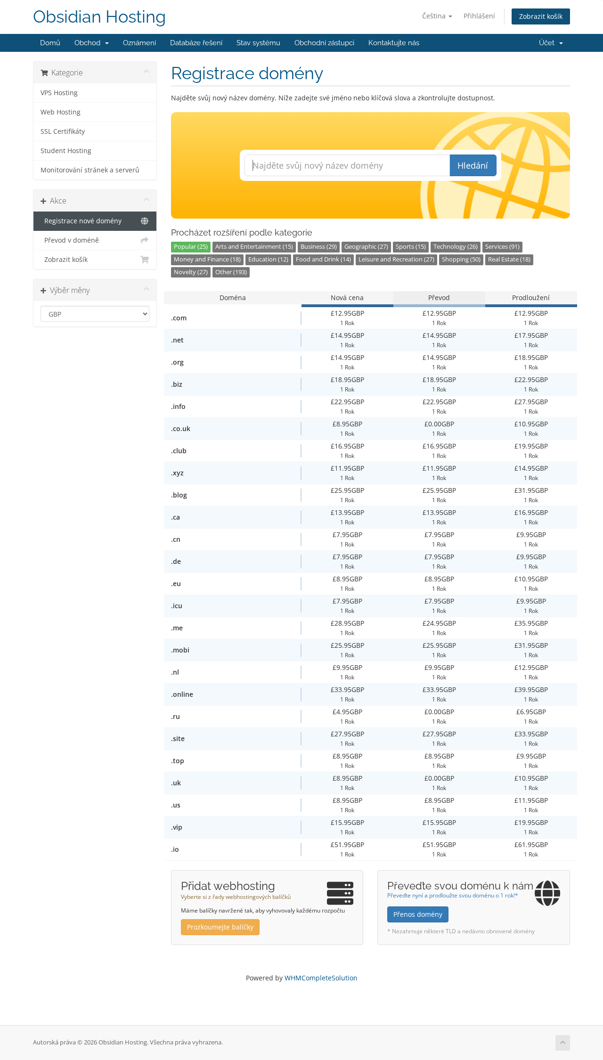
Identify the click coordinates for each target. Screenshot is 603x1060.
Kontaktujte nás (393, 43)
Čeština (435, 15)
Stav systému (258, 43)
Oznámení (139, 43)
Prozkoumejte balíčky (220, 926)
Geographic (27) (366, 247)
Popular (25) (191, 247)
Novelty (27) (191, 272)
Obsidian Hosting (99, 17)
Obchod (89, 43)
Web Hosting (61, 112)
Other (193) (231, 272)
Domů (50, 43)
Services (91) (502, 247)
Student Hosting (66, 151)
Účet (548, 43)
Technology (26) (455, 247)
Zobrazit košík (540, 16)
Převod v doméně (70, 240)
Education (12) (268, 259)
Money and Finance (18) (207, 259)
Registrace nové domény (81, 221)
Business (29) (319, 247)
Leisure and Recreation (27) (396, 259)
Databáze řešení (196, 43)
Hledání (472, 165)
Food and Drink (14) (323, 259)
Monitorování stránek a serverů (90, 170)
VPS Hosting (59, 93)
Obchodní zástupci (324, 43)
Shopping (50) (461, 259)
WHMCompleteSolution (321, 977)
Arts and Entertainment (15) (254, 247)
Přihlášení (479, 15)
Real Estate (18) (509, 259)
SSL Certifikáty (63, 131)
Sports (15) (411, 247)
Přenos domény (417, 914)
